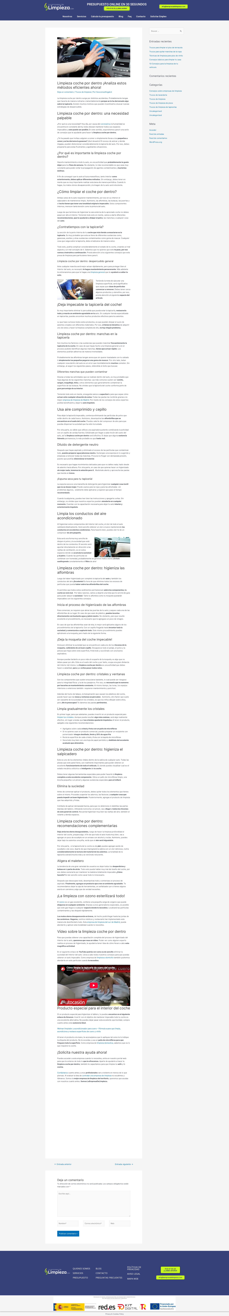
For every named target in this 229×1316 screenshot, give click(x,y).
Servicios (81, 16)
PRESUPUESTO (80, 1277)
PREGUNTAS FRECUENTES (109, 1277)
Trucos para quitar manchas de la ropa (165, 51)
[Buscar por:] (166, 31)
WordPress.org (155, 142)
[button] (117, 8)
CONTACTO (101, 1273)
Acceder (152, 130)
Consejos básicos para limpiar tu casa (165, 59)
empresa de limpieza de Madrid (76, 400)
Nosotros (67, 16)
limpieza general (98, 272)
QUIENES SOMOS (81, 1268)
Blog (121, 16)
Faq (129, 16)
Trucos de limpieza (83, 92)
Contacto (141, 16)
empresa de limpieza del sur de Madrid (103, 922)
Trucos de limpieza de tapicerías (163, 107)
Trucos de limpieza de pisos (161, 103)
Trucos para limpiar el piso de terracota (165, 47)
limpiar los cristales (65, 717)
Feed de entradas (156, 134)
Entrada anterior (62, 1164)
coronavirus (106, 124)
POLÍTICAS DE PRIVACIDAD (134, 1268)
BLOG (98, 1268)
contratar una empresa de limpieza (96, 1075)
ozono (62, 902)
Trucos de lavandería (158, 95)
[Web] (119, 1224)
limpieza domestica (105, 1043)
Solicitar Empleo (158, 16)
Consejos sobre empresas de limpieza (165, 91)
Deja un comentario (65, 92)
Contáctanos (62, 1073)
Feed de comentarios (158, 138)
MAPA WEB (132, 1278)
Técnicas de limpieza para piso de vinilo (166, 56)
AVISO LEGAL (133, 1273)
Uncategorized (155, 115)
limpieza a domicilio (105, 957)
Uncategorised (155, 111)
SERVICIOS (78, 1273)
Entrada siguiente (124, 1164)
